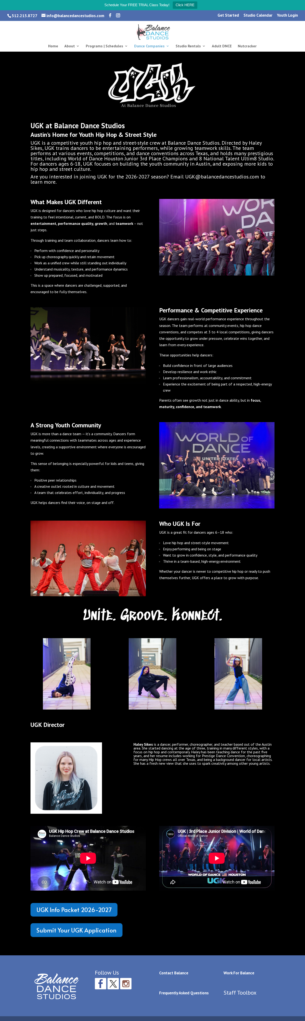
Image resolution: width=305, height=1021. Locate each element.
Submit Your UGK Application (76, 930)
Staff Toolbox (240, 992)
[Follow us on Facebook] (100, 983)
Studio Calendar (258, 15)
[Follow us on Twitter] (113, 983)
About (69, 46)
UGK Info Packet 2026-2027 (74, 909)
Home (53, 46)
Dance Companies (149, 46)
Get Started (228, 15)
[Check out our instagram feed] (126, 983)
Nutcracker (247, 46)
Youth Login (287, 15)
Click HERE (185, 5)
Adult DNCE (222, 46)
